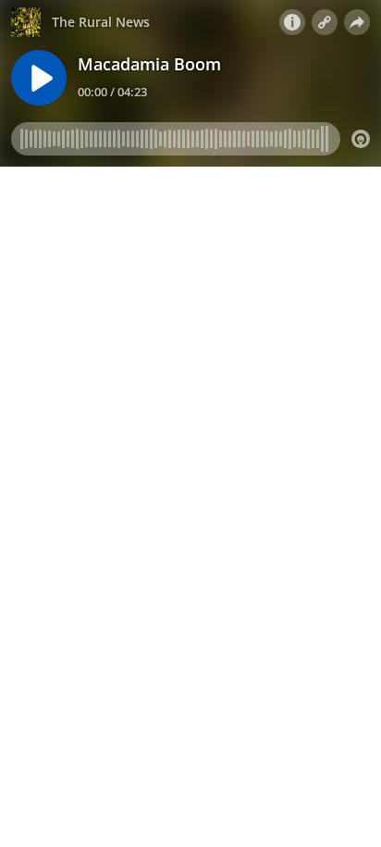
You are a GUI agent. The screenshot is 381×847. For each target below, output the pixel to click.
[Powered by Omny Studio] (360, 139)
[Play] (39, 78)
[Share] (357, 22)
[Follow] (325, 22)
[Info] (292, 22)
